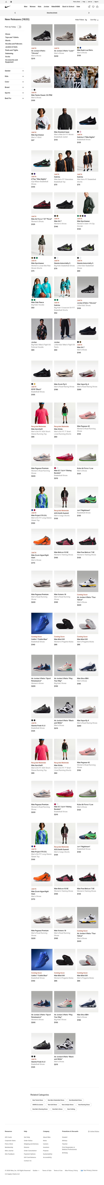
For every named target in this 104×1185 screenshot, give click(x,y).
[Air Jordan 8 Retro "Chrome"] (42, 35)
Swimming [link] (9, 53)
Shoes (7, 34)
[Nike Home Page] (8, 7)
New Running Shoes (84, 1104)
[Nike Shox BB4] (87, 665)
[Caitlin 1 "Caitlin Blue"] (42, 623)
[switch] (19, 27)
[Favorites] (93, 7)
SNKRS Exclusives (37, 1104)
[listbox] (94, 20)
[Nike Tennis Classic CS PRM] (42, 77)
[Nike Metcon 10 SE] (64, 539)
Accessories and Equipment (11, 61)
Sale (78, 6)
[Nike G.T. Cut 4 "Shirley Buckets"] (64, 455)
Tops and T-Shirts (11, 37)
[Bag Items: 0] (97, 7)
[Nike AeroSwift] (42, 413)
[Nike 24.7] (64, 203)
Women (32, 6)
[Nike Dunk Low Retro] (87, 35)
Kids (39, 6)
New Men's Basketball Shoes (56, 1100)
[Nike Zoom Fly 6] (64, 371)
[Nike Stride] (64, 413)
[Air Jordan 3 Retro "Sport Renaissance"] (42, 665)
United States (94, 1131)
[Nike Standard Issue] (64, 119)
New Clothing (71, 1109)
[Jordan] (6, 2)
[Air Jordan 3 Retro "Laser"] (64, 35)
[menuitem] (85, 2)
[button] (14, 70)
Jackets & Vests (11, 47)
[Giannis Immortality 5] (64, 245)
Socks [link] (7, 56)
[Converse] (11, 2)
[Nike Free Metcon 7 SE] (87, 539)
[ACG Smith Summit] (64, 497)
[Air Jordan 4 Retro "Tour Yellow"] (87, 581)
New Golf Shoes (52, 1104)
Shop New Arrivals (52, 12)
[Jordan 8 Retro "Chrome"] (87, 287)
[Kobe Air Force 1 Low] (87, 455)
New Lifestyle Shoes (67, 1104)
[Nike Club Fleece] (42, 287)
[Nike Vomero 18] (64, 581)
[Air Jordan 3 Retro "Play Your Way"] (64, 665)
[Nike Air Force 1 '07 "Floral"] (42, 203)
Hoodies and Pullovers (13, 44)
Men (25, 6)
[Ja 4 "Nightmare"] (87, 497)
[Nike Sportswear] (42, 119)
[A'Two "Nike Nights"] (42, 161)
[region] (13, 63)
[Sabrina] (64, 161)
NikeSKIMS (55, 6)
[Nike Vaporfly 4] (87, 371)
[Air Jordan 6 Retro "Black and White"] (64, 707)
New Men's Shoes (57, 1109)
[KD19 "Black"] (42, 371)
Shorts (7, 40)
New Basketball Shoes (75, 1100)
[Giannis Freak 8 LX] (42, 707)
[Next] (89, 13)
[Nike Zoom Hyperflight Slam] (42, 539)
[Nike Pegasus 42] (87, 413)
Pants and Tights (11, 50)
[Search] (89, 7)
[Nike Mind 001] (64, 623)
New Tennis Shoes (37, 1100)
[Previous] (15, 13)
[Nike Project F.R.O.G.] (42, 497)
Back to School (68, 6)
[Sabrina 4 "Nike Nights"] (87, 119)
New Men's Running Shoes (40, 1109)
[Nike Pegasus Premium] (42, 455)
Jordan (46, 6)
